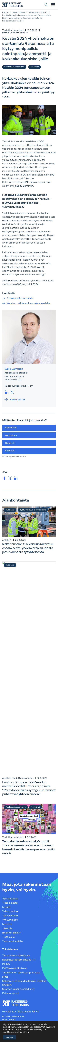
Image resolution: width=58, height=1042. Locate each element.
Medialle (7, 924)
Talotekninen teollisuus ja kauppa (21, 972)
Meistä (6, 907)
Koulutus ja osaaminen (14, 67)
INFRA (6, 964)
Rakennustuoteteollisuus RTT (19, 959)
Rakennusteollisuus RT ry (15, 32)
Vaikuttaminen (10, 911)
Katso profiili (17, 399)
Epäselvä (9, 451)
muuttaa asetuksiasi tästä (16, 1032)
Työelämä (34, 67)
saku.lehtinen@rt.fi (14, 376)
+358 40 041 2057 (14, 379)
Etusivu (5, 12)
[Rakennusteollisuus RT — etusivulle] (12, 4)
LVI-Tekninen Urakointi (14, 968)
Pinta (5, 976)
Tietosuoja (8, 937)
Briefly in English (11, 932)
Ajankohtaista (19, 12)
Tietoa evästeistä (12, 941)
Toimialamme (10, 915)
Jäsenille (7, 928)
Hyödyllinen (11, 435)
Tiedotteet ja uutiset (38, 12)
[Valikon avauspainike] (53, 4)
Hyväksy (9, 1037)
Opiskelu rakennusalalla (19, 298)
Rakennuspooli (10, 993)
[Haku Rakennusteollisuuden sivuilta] (46, 4)
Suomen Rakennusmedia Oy (18, 989)
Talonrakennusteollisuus (16, 955)
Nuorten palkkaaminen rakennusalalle (28, 303)
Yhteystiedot (10, 920)
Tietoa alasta (10, 902)
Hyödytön (10, 443)
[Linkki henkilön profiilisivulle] (29, 337)
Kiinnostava (11, 428)
